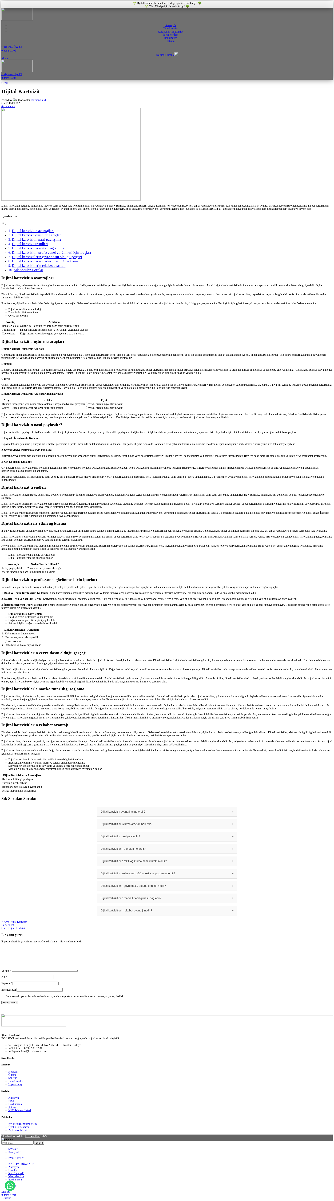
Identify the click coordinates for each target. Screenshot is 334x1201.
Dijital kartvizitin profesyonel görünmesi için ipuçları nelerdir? (138, 873)
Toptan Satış (15, 1084)
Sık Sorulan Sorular (28, 270)
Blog (11, 1100)
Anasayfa (13, 1097)
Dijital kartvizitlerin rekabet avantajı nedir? (126, 910)
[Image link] (33, 1025)
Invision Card (38, 99)
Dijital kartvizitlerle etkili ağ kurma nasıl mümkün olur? (134, 861)
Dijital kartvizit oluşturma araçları (37, 235)
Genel (4, 82)
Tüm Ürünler (15, 1081)
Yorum (6, 970)
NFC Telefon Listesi (19, 1110)
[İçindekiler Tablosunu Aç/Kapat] (4, 224)
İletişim (12, 1107)
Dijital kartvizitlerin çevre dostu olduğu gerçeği (47, 257)
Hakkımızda (15, 1104)
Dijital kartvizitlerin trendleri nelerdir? (123, 848)
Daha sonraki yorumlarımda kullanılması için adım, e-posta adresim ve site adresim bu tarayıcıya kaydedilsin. (65, 996)
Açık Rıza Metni (17, 1130)
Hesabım (13, 1071)
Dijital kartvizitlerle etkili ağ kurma (38, 248)
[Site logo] (17, 19)
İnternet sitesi (8, 989)
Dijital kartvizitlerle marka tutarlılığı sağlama (45, 261)
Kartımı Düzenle (165, 54)
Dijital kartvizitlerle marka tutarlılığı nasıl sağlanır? (131, 898)
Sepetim (12, 1077)
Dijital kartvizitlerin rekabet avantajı (38, 265)
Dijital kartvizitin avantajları (33, 231)
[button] (10, 1185)
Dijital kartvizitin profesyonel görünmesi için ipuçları (51, 252)
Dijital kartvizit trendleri (30, 244)
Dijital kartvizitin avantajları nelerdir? (123, 811)
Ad (4, 976)
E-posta (6, 983)
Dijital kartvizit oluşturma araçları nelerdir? (126, 824)
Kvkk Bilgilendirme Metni (22, 1123)
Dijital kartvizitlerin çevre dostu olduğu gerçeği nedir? (133, 885)
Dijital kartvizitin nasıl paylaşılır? (36, 239)
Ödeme (12, 1074)
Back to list (7, 924)
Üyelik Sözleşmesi (18, 1126)
